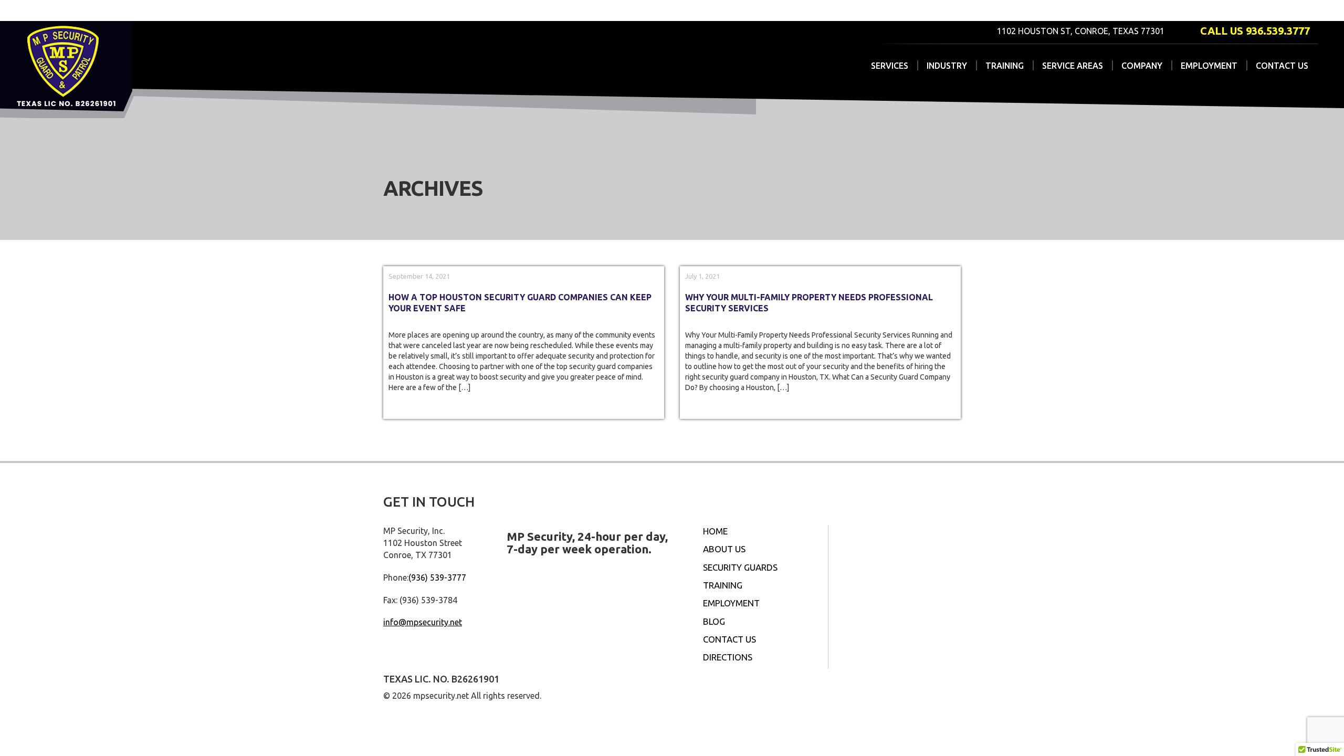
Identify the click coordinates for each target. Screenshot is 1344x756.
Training (722, 585)
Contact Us (729, 639)
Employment (731, 603)
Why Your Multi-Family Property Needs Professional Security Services (809, 302)
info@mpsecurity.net (422, 622)
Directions (727, 657)
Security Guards (740, 567)
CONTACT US (1282, 65)
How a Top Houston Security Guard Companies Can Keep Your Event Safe (520, 302)
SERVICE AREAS (1072, 65)
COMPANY (1141, 65)
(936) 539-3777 (437, 577)
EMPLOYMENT (1209, 65)
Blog (714, 621)
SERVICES (889, 65)
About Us (724, 549)
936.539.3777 (1278, 31)
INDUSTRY (947, 65)
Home (715, 531)
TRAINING (1004, 65)
